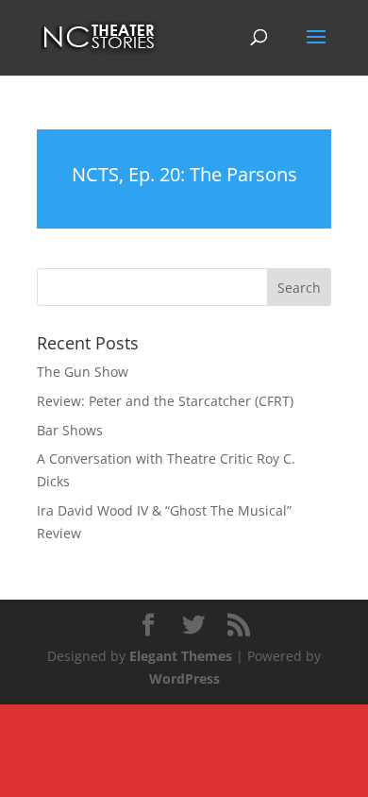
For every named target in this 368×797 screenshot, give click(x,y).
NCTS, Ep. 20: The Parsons (184, 174)
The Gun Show (82, 372)
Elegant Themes (180, 656)
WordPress (184, 678)
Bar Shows (70, 430)
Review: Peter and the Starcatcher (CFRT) (165, 401)
